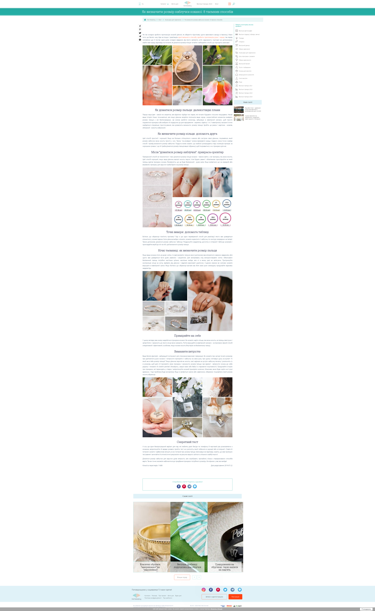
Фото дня (174, 4)
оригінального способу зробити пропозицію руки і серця (201, 37)
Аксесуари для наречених (173, 20)
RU (143, 4)
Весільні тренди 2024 (204, 4)
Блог (217, 4)
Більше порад (182, 577)
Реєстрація (235, 597)
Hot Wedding (151, 20)
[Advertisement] (187, 28)
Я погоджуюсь (366, 609)
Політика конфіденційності (153, 598)
